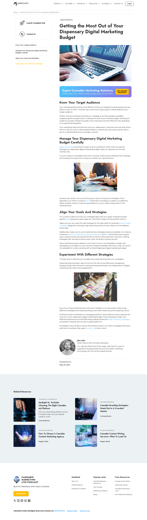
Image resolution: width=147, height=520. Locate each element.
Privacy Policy (72, 511)
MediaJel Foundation (79, 489)
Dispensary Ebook (121, 485)
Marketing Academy (100, 491)
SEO (87, 201)
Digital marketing (66, 147)
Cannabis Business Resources (99, 482)
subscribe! (21, 494)
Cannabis (68, 4)
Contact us (90, 328)
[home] (21, 3)
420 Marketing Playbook (123, 494)
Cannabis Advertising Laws (122, 490)
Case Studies (97, 487)
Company (106, 4)
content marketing (76, 234)
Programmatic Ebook (122, 481)
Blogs (95, 494)
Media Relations (77, 485)
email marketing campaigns (119, 319)
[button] (58, 4)
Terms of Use (85, 511)
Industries (81, 4)
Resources (93, 4)
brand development (93, 234)
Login (129, 4)
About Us (75, 481)
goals (68, 219)
